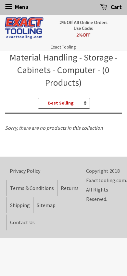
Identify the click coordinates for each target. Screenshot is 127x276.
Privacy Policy (25, 171)
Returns (70, 188)
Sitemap (46, 205)
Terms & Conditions (32, 188)
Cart (116, 7)
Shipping (20, 205)
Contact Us (22, 222)
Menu (21, 7)
